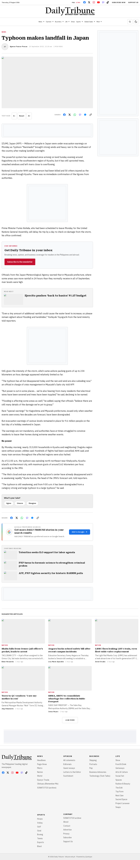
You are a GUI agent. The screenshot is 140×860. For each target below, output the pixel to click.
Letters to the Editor (72, 772)
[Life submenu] (69, 21)
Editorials (67, 764)
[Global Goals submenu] (94, 21)
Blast (39, 846)
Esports (40, 842)
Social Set (120, 776)
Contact (66, 826)
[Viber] (103, 2)
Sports (78, 22)
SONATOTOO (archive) (46, 787)
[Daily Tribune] (70, 11)
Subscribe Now (119, 2)
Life (66, 22)
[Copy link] (90, 115)
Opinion (48, 22)
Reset (21, 116)
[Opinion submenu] (53, 21)
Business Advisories (97, 772)
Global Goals (88, 22)
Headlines (41, 760)
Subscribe (67, 837)
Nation (40, 772)
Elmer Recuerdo (8, 662)
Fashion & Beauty (123, 783)
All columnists (69, 760)
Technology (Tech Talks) (99, 776)
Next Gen (119, 795)
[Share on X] (70, 115)
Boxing (40, 834)
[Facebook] (84, 2)
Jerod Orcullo (100, 662)
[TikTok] (107, 2)
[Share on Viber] (80, 115)
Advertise (67, 829)
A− (14, 116)
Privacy (66, 833)
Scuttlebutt (68, 776)
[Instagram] (93, 2)
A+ (29, 116)
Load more (70, 720)
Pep (91, 768)
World (39, 776)
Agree (8, 503)
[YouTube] (98, 2)
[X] (89, 2)
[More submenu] (101, 21)
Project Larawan (122, 803)
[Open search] (129, 21)
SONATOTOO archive (72, 818)
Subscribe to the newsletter (20, 262)
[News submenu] (44, 21)
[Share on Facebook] (64, 115)
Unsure (20, 503)
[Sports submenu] (82, 21)
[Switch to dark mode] (135, 21)
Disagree (32, 503)
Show (73, 22)
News (40, 22)
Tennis (40, 838)
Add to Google (78, 532)
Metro (39, 768)
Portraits (93, 764)
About (65, 822)
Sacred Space (121, 799)
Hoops (40, 819)
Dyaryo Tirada (43, 780)
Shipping (93, 760)
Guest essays (69, 768)
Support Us (133, 2)
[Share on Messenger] (85, 115)
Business (58, 22)
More (98, 22)
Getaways (120, 768)
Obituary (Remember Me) (47, 783)
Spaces (119, 780)
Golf (39, 826)
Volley (40, 823)
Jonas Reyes (53, 712)
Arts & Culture (122, 772)
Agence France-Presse (18, 46)
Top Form (119, 791)
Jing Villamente (8, 709)
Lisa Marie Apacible (56, 662)
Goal (39, 830)
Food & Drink (121, 764)
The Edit (119, 787)
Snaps (118, 807)
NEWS (4, 32)
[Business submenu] (63, 21)
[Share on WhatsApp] (75, 115)
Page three (42, 764)
